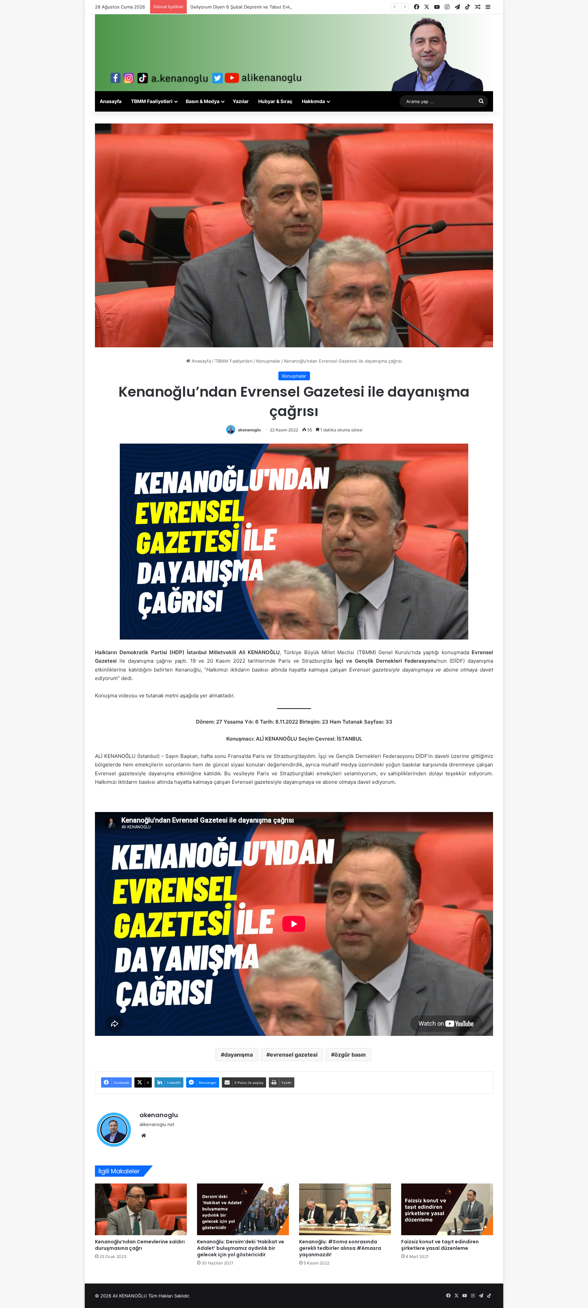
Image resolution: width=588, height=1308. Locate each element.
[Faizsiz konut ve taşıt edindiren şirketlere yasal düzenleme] (447, 1209)
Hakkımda (313, 101)
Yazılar (241, 101)
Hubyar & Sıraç (275, 101)
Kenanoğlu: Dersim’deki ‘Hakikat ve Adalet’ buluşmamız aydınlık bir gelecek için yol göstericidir (240, 1248)
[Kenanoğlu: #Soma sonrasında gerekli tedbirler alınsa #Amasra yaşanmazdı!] (345, 1209)
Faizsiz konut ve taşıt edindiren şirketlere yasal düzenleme (440, 1245)
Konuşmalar (268, 361)
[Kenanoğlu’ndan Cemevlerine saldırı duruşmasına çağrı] (141, 1209)
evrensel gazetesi (293, 1054)
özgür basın (350, 1054)
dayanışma (238, 1054)
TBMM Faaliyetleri (152, 101)
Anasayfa (110, 101)
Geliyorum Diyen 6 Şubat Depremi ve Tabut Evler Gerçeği (250, 7)
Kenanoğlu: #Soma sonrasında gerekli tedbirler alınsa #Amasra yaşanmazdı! (340, 1248)
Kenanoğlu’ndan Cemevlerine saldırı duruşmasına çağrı (140, 1245)
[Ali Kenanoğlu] (294, 52)
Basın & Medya (202, 101)
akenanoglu (249, 429)
